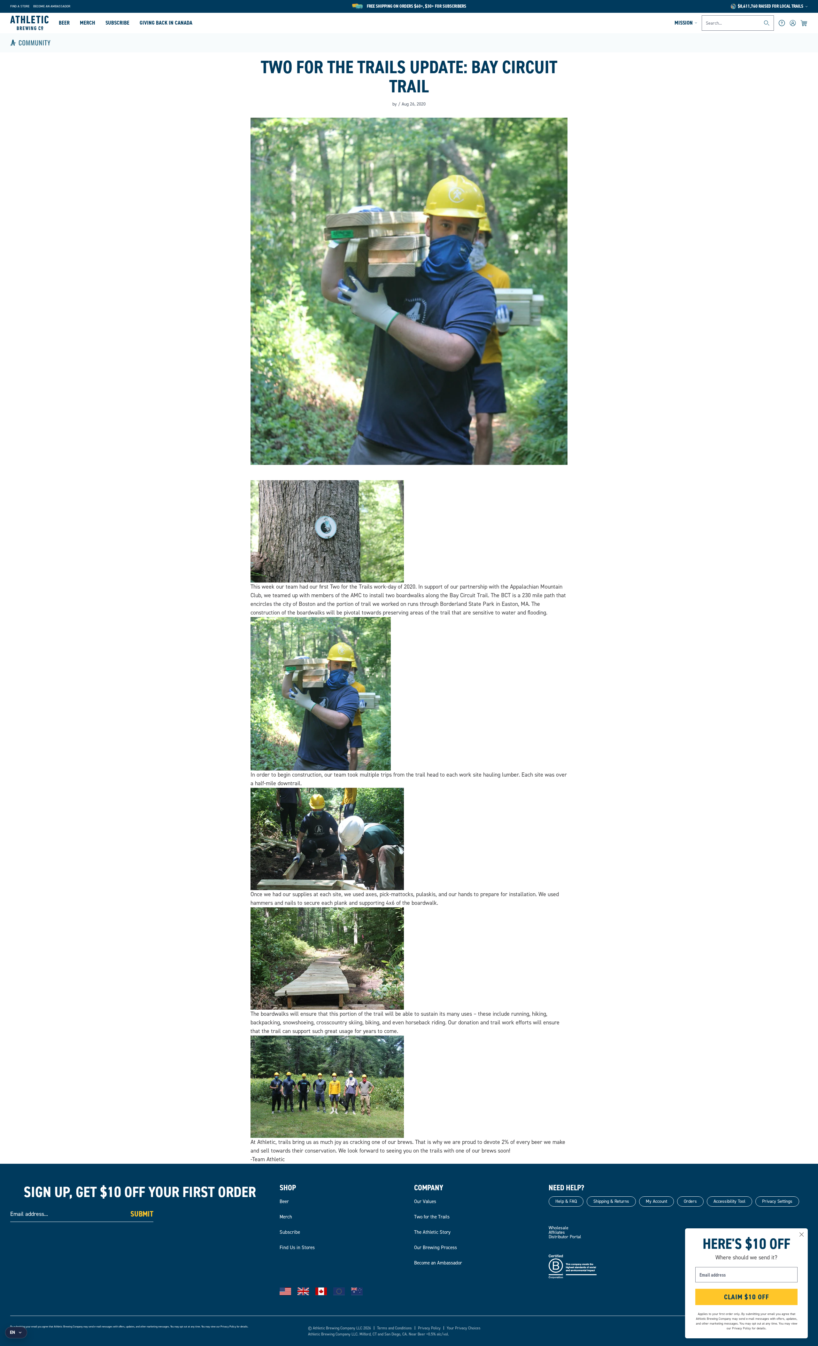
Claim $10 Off (746, 1297)
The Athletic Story (432, 1232)
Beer (64, 22)
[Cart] (804, 23)
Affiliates (557, 1232)
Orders (690, 1201)
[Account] (793, 23)
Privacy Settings (777, 1201)
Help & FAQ (566, 1201)
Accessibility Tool (729, 1201)
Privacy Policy (228, 1326)
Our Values (425, 1201)
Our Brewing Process (435, 1247)
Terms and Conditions (394, 1328)
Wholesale (558, 1228)
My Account (656, 1201)
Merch (87, 22)
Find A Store (19, 6)
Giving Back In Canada (166, 22)
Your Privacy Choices (464, 1328)
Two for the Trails (432, 1217)
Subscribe (117, 22)
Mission (684, 22)
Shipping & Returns (611, 1201)
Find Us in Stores (297, 1247)
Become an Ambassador (51, 6)
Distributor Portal (565, 1237)
